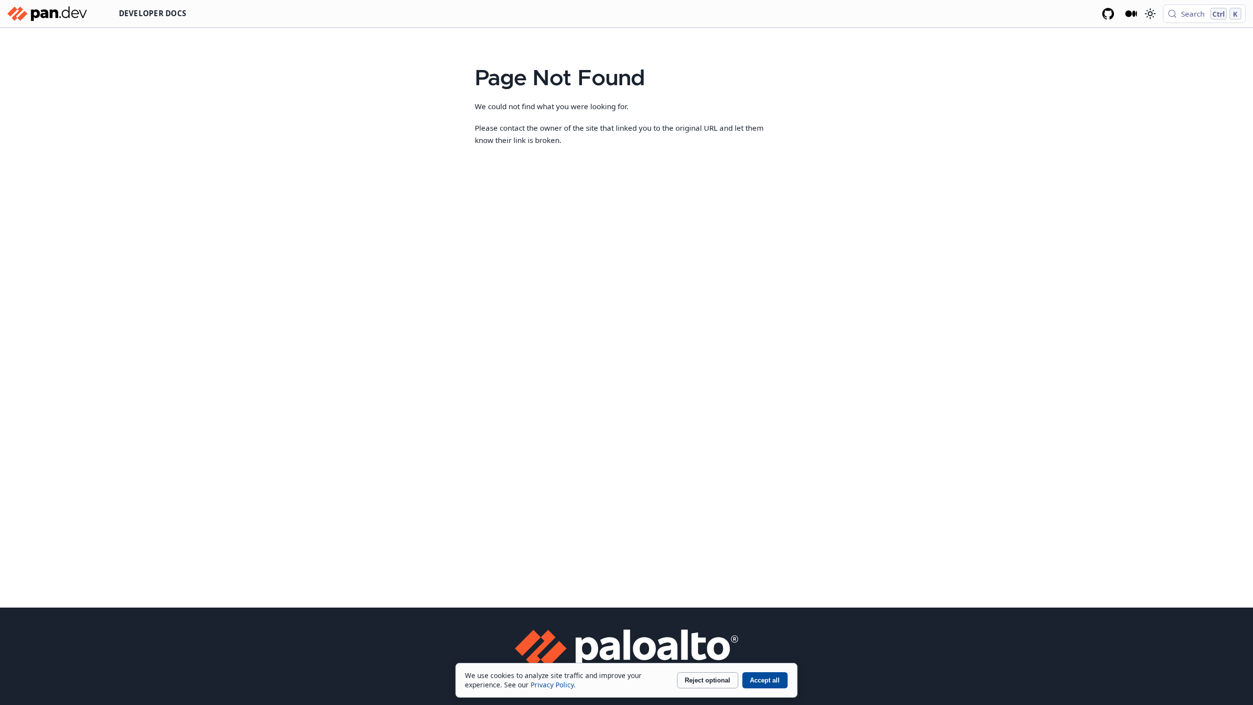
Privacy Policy (552, 684)
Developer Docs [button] (152, 13)
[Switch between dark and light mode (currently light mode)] (1149, 13)
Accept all (765, 680)
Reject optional (707, 680)
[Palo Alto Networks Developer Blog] (1131, 14)
